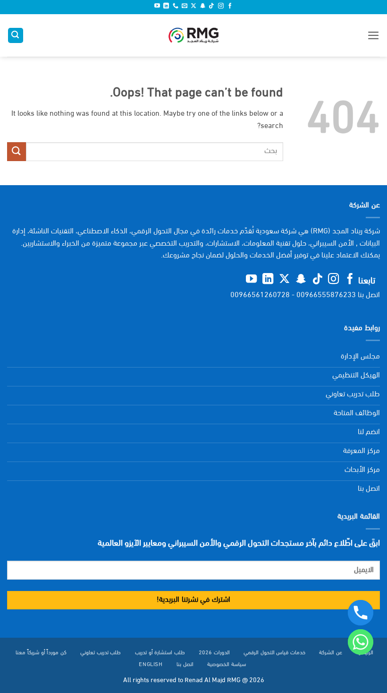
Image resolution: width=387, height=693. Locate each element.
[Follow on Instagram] (221, 6)
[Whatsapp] (360, 642)
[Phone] (360, 612)
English (150, 664)
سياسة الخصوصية (226, 664)
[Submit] (16, 151)
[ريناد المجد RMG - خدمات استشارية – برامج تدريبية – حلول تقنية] (193, 35)
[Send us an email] (184, 6)
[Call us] (175, 6)
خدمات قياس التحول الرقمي (274, 653)
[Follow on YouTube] (157, 6)
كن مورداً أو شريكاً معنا (41, 653)
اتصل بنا (185, 664)
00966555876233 (326, 295)
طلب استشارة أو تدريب (160, 653)
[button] (373, 35)
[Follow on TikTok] (211, 6)
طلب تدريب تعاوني (100, 653)
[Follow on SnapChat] (202, 6)
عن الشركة (330, 653)
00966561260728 (260, 295)
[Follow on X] (193, 6)
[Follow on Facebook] (230, 6)
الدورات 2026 (214, 653)
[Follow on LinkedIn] (166, 6)
